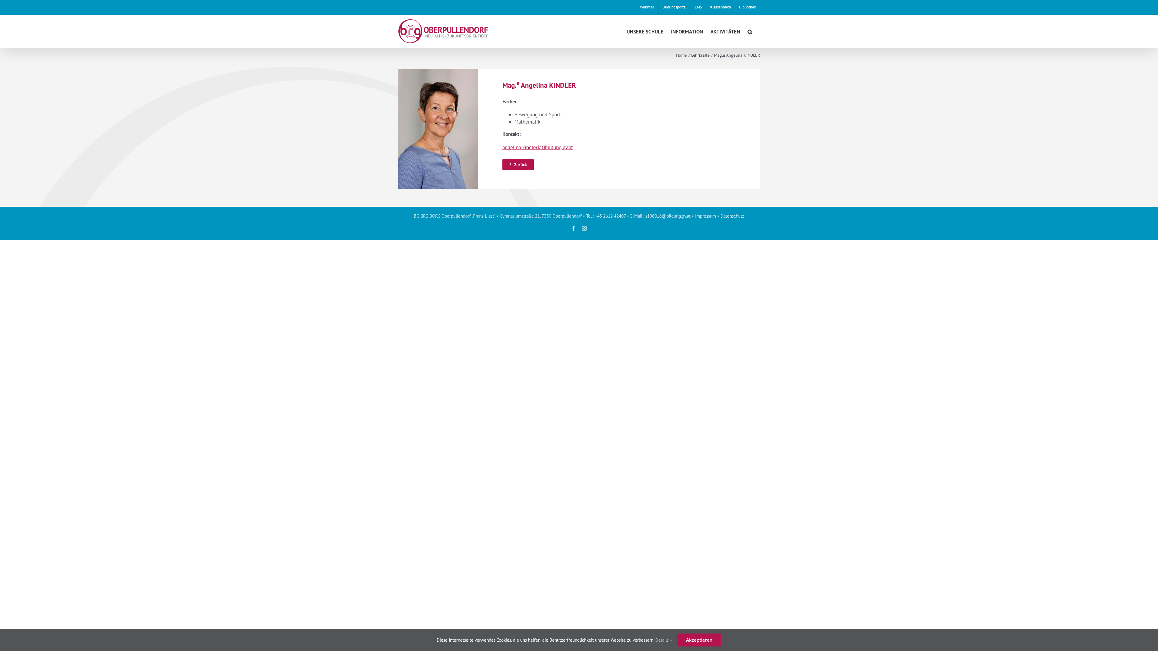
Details (662, 640)
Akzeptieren (699, 640)
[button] (750, 31)
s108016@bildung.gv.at (668, 216)
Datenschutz (732, 216)
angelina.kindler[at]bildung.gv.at (537, 147)
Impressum (705, 216)
